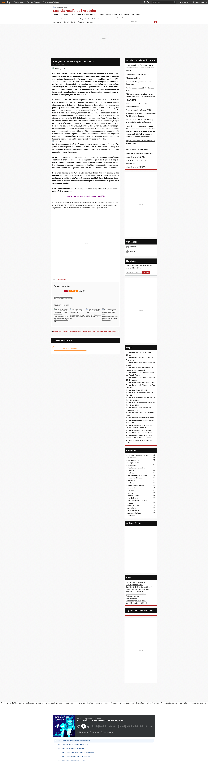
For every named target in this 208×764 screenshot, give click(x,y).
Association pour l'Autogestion (136, 601)
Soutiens (81, 22)
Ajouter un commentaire (70, 348)
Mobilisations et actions (68, 19)
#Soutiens (130, 483)
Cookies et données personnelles (174, 703)
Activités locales (97, 19)
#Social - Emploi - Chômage (137, 475)
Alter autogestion (131, 598)
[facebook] (141, 2)
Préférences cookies (198, 703)
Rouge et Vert (84, 19)
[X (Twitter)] (144, 2)
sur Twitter (133, 247)
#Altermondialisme (134, 513)
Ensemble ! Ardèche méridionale (136, 603)
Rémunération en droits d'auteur (132, 703)
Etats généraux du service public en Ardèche (73, 61)
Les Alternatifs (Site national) (135, 582)
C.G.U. (114, 703)
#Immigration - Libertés (135, 485)
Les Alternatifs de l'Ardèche (74, 10)
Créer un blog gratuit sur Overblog (59, 703)
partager (97, 732)
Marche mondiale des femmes (136, 594)
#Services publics (62, 279)
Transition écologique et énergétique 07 (139, 587)
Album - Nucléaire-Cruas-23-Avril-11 (139, 430)
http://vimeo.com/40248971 (135, 167)
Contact (90, 22)
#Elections (130, 490)
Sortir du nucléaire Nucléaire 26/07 (138, 589)
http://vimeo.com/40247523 (135, 157)
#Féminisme (131, 493)
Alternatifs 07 (19, 703)
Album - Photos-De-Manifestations (139, 433)
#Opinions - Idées (133, 505)
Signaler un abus (102, 703)
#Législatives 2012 (134, 498)
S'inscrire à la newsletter (63, 298)
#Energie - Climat (133, 463)
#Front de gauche (133, 510)
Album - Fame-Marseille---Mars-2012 (140, 382)
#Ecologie (130, 473)
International (57, 22)
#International (132, 458)
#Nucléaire (131, 480)
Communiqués (110, 19)
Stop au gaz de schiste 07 (134, 585)
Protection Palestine (132, 596)
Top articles (80, 703)
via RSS (132, 251)
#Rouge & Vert (132, 465)
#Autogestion (131, 488)
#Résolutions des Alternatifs (137, 500)
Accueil (55, 19)
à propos (110, 732)
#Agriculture (131, 508)
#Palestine (130, 470)
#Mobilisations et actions (136, 468)
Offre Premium (153, 703)
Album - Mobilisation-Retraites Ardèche (140, 418)
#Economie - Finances (135, 478)
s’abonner (85, 732)
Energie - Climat (69, 22)
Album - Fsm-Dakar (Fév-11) (136, 390)
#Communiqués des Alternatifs (138, 455)
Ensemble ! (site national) (134, 591)
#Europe (130, 503)
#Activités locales (133, 460)
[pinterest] (148, 2)
